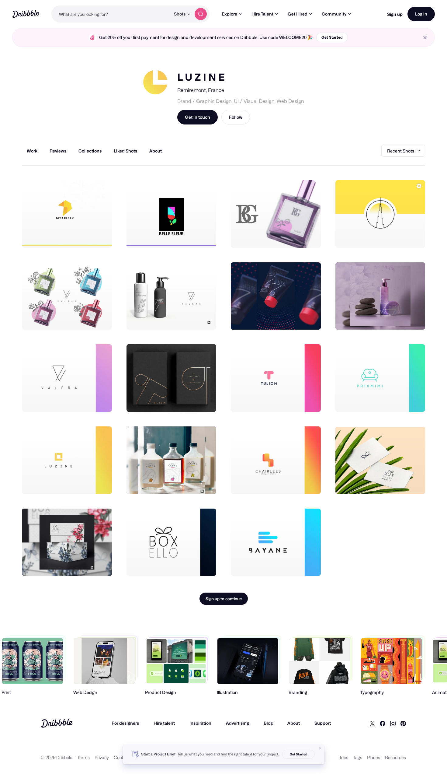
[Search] (201, 14)
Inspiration (200, 723)
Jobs (343, 757)
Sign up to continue (224, 598)
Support (322, 723)
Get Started (332, 37)
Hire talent (164, 723)
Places (373, 757)
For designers (125, 723)
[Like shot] (100, 236)
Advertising (237, 723)
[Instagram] (393, 723)
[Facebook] (382, 723)
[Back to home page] (25, 14)
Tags (357, 757)
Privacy (102, 757)
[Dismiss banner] (320, 748)
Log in (421, 13)
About (293, 723)
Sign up (395, 14)
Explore (229, 13)
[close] (425, 37)
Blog (268, 723)
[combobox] (111, 14)
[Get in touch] (76, 236)
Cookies (122, 757)
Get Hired (297, 13)
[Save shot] (88, 236)
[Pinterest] (403, 723)
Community (334, 13)
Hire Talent (262, 13)
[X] (372, 723)
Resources (395, 757)
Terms (83, 757)
